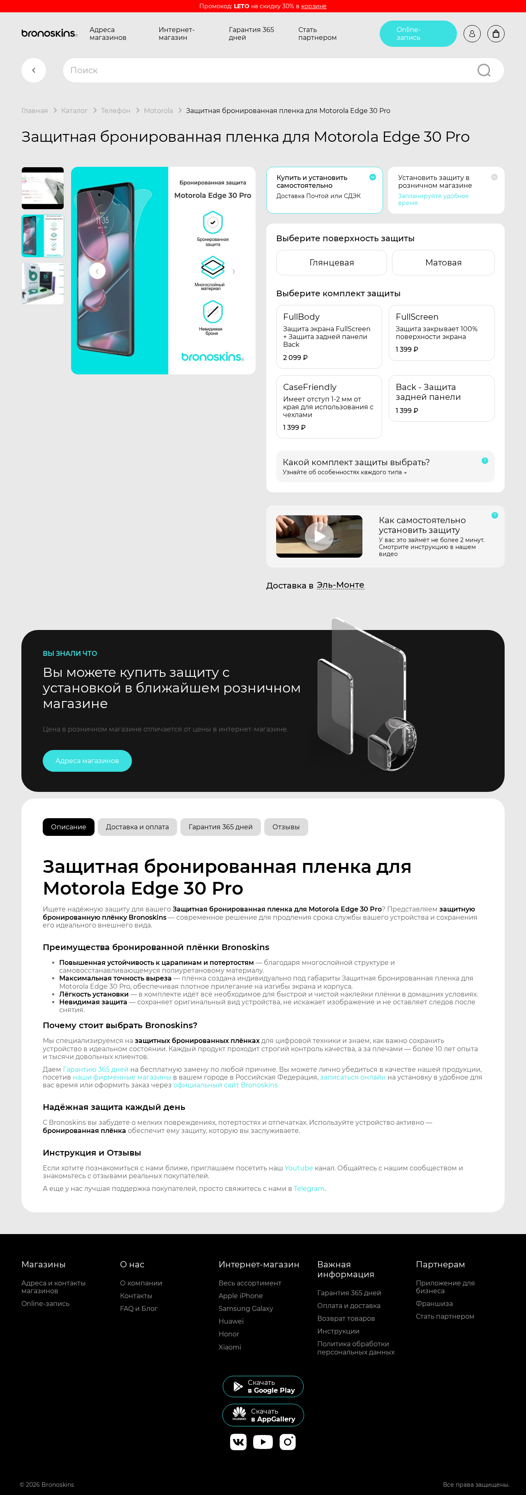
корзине (314, 6)
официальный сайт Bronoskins (225, 1085)
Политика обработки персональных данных (355, 1348)
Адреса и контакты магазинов (53, 1287)
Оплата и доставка (349, 1306)
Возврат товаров (346, 1318)
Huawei (231, 1321)
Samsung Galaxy (246, 1309)
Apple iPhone (241, 1296)
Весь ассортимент (250, 1283)
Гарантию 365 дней (96, 1069)
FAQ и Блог (139, 1309)
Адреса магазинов (108, 34)
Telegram (309, 1189)
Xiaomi (230, 1347)
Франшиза (434, 1304)
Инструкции (338, 1331)
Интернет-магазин (177, 34)
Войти (472, 33)
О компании (141, 1283)
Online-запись (409, 34)
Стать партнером (317, 34)
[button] (97, 271)
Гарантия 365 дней (251, 34)
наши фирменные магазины (122, 1077)
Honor (229, 1334)
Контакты (136, 1296)
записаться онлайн (353, 1077)
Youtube (299, 1168)
